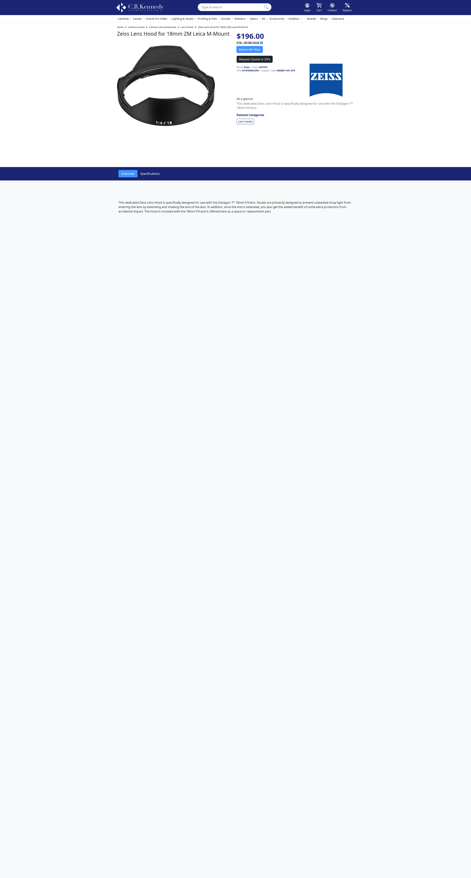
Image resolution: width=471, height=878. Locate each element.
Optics (254, 18)
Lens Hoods (187, 27)
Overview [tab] (127, 174)
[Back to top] (466, 873)
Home (120, 27)
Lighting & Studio (182, 18)
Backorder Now (250, 49)
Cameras (123, 18)
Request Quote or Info (254, 59)
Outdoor (293, 18)
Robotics (240, 18)
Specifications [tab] (150, 174)
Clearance (338, 18)
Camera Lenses (136, 27)
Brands (311, 18)
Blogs (323, 18)
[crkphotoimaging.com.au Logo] (140, 8)
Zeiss (246, 67)
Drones (225, 18)
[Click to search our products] (266, 7)
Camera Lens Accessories (162, 27)
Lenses (137, 18)
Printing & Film (207, 18)
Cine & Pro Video (156, 18)
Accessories (277, 18)
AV (263, 18)
